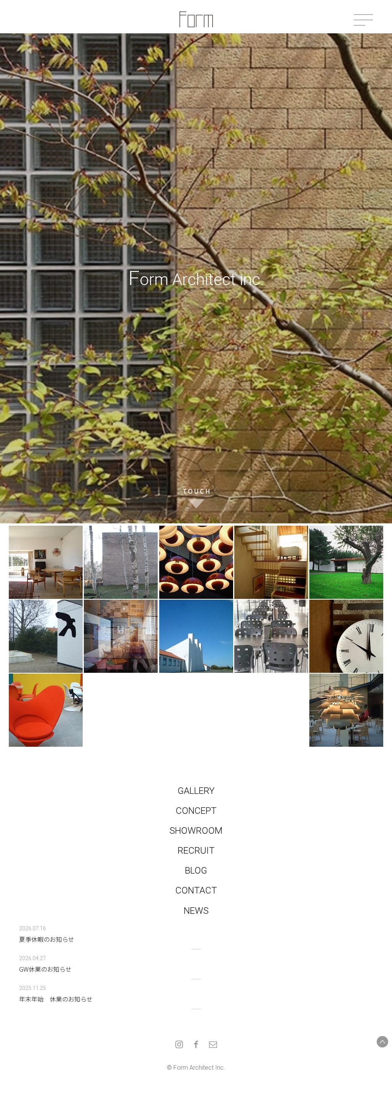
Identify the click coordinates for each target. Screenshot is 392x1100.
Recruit (196, 850)
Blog (196, 870)
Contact (196, 890)
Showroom (196, 830)
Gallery (196, 790)
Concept (196, 810)
